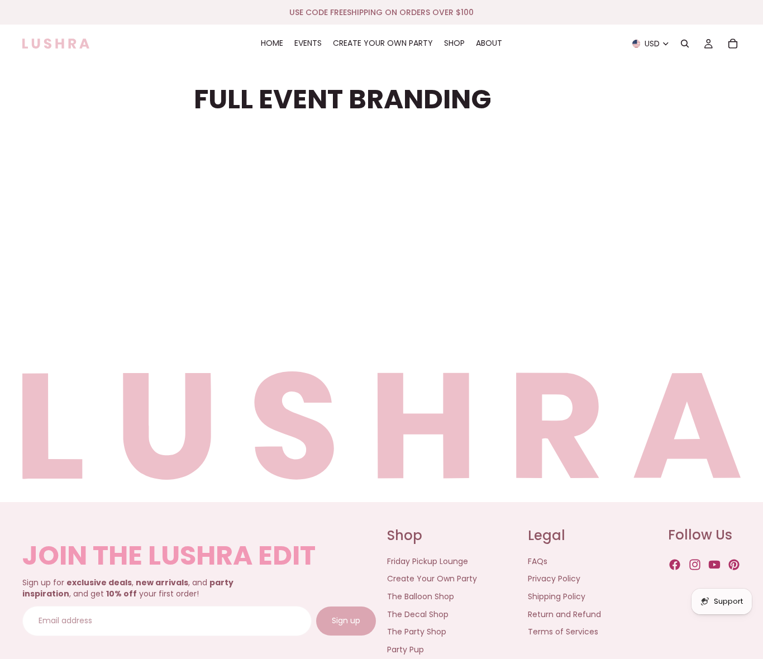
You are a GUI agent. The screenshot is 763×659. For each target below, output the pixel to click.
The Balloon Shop (420, 596)
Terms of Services (563, 631)
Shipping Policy (556, 596)
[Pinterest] (734, 565)
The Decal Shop (418, 614)
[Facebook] (674, 565)
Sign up (346, 621)
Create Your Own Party (432, 579)
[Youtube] (714, 565)
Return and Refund (564, 614)
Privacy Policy (554, 579)
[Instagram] (695, 565)
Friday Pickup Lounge (427, 561)
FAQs (537, 561)
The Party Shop (416, 631)
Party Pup (405, 649)
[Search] (685, 43)
